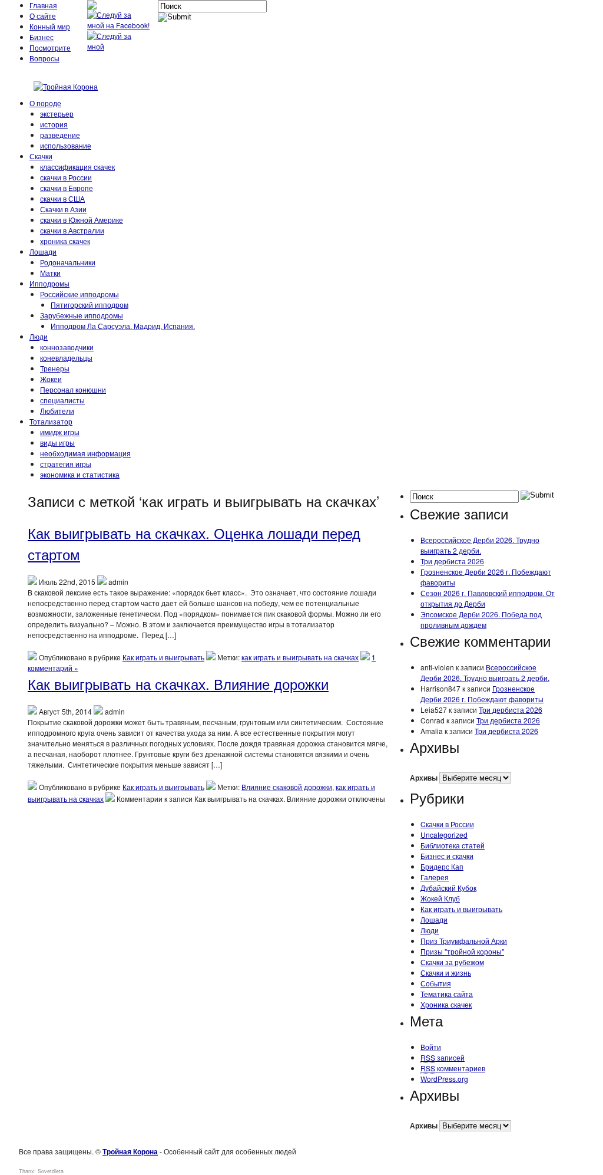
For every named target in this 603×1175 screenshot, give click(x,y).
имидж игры (59, 432)
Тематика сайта (446, 994)
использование (65, 145)
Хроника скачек (446, 1004)
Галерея (434, 877)
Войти (430, 1047)
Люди (38, 336)
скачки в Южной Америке (81, 220)
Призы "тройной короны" (462, 951)
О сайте (42, 16)
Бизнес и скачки (446, 856)
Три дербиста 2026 (452, 561)
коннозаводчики (67, 347)
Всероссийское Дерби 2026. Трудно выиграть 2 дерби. (479, 545)
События (435, 983)
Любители (57, 411)
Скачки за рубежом (452, 962)
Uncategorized (444, 835)
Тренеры (54, 368)
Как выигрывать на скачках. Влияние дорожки (178, 683)
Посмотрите (50, 47)
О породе (45, 103)
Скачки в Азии (63, 209)
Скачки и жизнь (445, 972)
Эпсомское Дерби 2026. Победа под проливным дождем (481, 619)
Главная (43, 5)
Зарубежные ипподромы (81, 315)
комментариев (452, 1068)
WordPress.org (444, 1079)
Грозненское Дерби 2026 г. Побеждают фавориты (482, 693)
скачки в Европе (66, 188)
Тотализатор (50, 421)
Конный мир (49, 26)
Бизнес (41, 37)
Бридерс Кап (441, 866)
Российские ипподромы (79, 294)
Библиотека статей (452, 845)
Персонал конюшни (73, 389)
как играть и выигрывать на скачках (300, 657)
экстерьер (57, 113)
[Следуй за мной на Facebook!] (119, 25)
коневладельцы (66, 358)
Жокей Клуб (440, 898)
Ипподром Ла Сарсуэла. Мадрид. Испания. (123, 326)
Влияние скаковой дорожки (286, 787)
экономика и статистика (80, 474)
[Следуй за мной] (119, 46)
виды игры (57, 442)
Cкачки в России (447, 824)
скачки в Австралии (72, 230)
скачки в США (62, 198)
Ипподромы (49, 283)
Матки (50, 273)
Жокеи (51, 379)
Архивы (424, 777)
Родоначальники (67, 262)
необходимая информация (85, 453)
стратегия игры (65, 464)
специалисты (62, 400)
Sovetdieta (51, 1171)
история (54, 124)
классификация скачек (77, 167)
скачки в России (66, 177)
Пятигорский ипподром (89, 304)
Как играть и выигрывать (163, 657)
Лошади (43, 251)
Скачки (40, 156)
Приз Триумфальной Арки (463, 941)
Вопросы (44, 58)
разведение (60, 135)
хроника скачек (65, 241)
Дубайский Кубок (448, 888)
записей (442, 1057)
